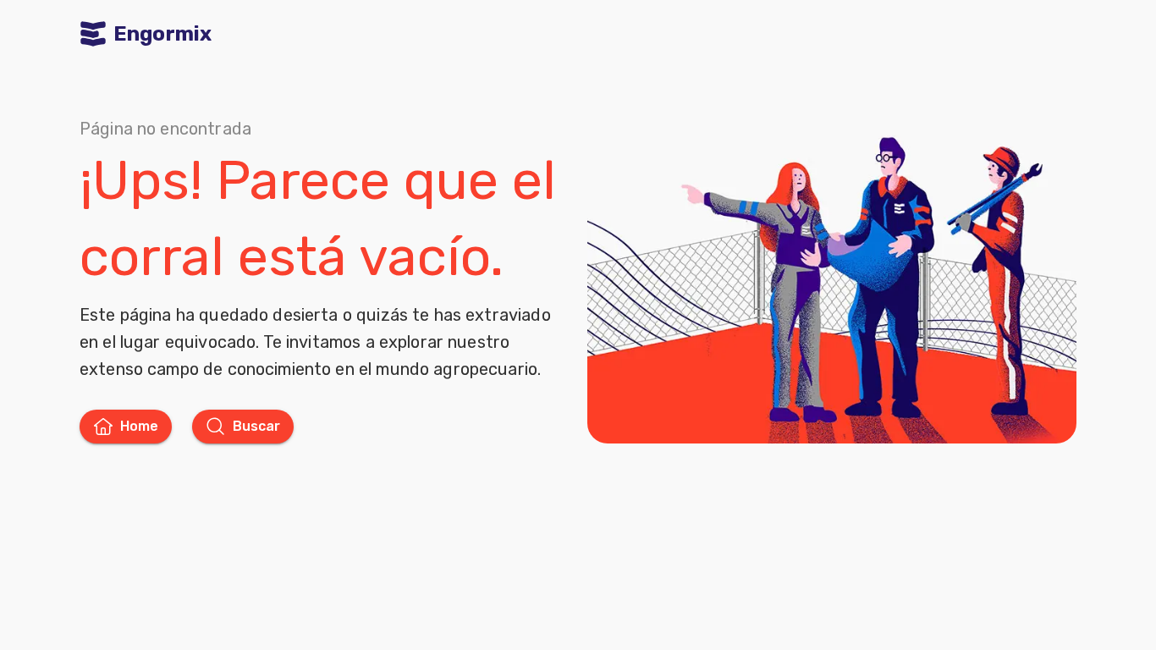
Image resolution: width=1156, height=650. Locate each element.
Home (139, 426)
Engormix (162, 34)
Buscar (256, 426)
